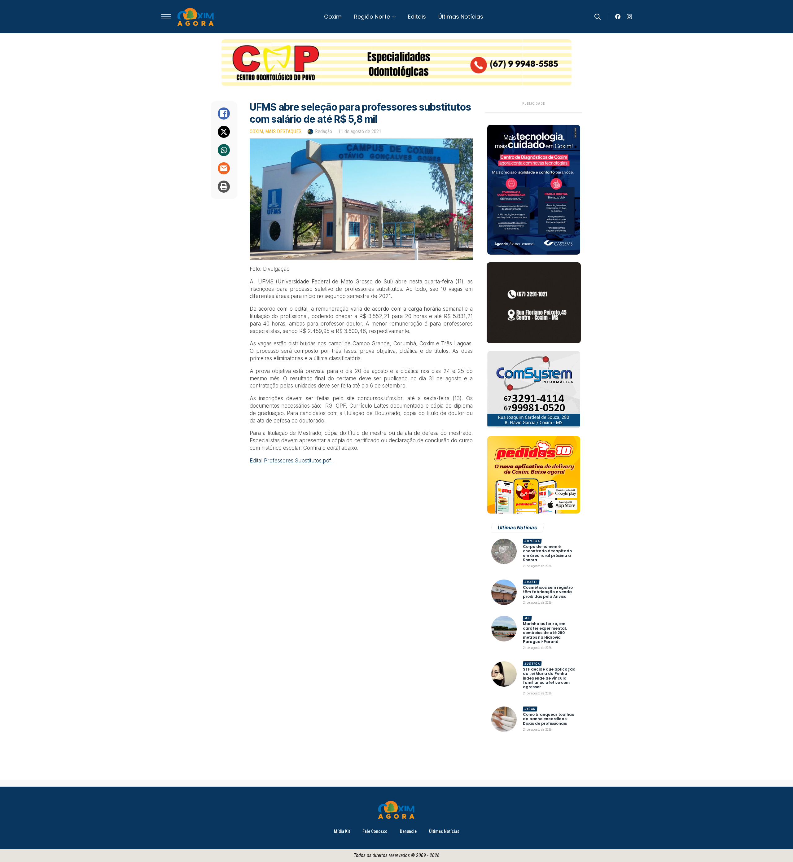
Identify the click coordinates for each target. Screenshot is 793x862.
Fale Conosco (375, 831)
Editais (417, 16)
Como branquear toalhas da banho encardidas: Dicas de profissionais (548, 719)
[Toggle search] (597, 17)
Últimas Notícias (460, 16)
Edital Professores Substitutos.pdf (291, 460)
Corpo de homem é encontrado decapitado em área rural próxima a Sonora (547, 553)
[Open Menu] (166, 17)
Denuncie (408, 831)
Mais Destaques (283, 131)
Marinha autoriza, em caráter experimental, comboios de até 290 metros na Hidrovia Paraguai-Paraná (545, 633)
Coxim (333, 16)
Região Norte (372, 16)
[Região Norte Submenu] (396, 17)
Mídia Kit (342, 831)
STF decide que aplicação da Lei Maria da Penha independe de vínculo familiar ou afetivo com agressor (549, 678)
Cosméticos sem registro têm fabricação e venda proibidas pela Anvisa (548, 592)
